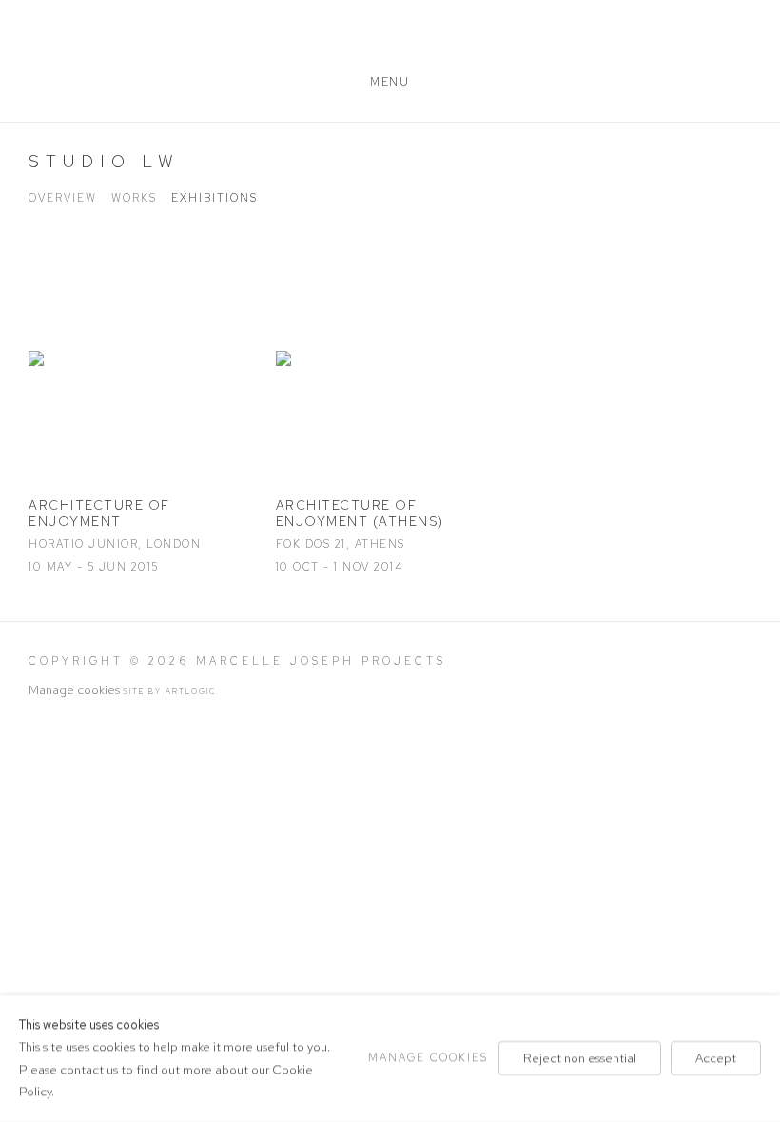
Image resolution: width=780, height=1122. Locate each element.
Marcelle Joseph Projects (390, 40)
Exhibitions (214, 197)
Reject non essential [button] (579, 1058)
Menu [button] (389, 81)
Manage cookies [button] (74, 690)
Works (134, 197)
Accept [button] (715, 1058)
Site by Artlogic (170, 691)
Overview (63, 197)
